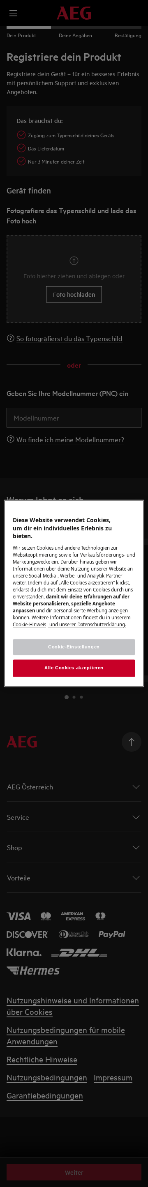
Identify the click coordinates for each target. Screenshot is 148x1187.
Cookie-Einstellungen (73, 646)
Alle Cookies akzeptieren (74, 668)
